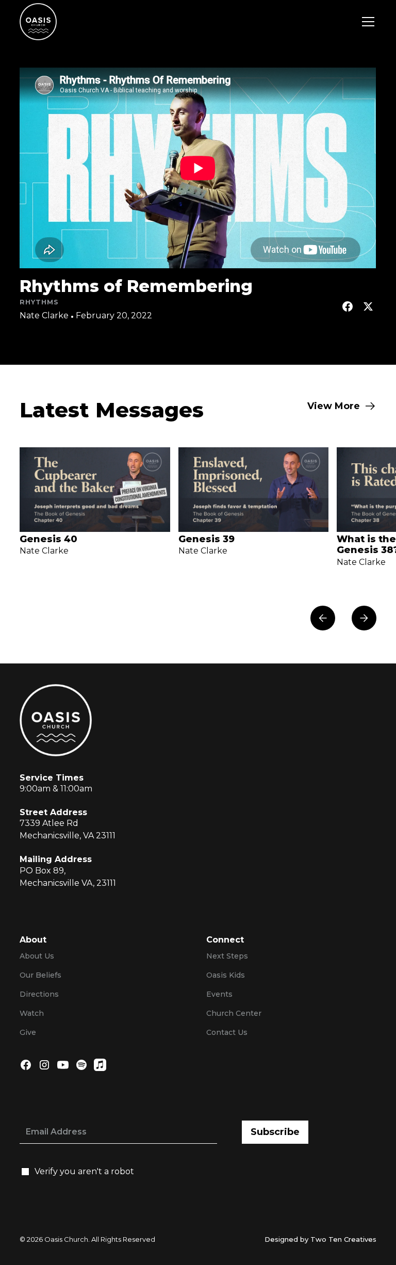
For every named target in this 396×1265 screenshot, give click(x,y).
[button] (366, 21)
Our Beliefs (40, 975)
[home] (38, 21)
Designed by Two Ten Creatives (320, 1239)
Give (28, 1032)
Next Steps (227, 956)
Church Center (233, 1013)
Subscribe (275, 1132)
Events (219, 994)
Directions (39, 994)
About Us (37, 956)
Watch (32, 1013)
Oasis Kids (225, 975)
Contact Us (227, 1032)
